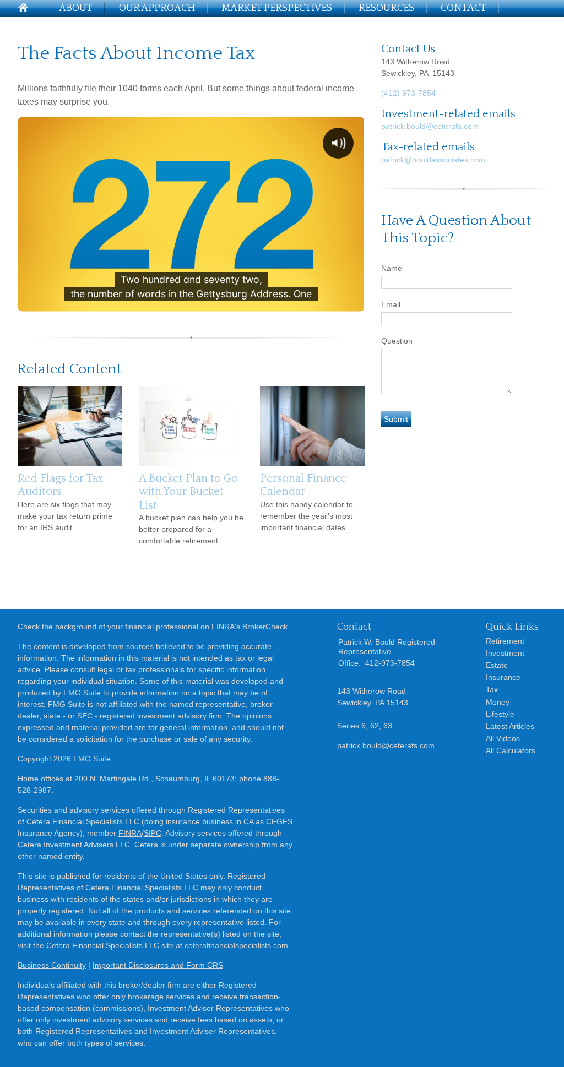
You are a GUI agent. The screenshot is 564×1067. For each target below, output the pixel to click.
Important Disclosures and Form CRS (158, 965)
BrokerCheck (265, 626)
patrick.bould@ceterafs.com (430, 126)
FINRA (130, 833)
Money (497, 702)
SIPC (152, 833)
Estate (497, 665)
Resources (386, 8)
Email (390, 304)
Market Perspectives (276, 8)
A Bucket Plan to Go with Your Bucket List (188, 491)
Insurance (503, 677)
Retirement (505, 640)
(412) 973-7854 (408, 93)
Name (391, 268)
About (76, 8)
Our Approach (157, 8)
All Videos (503, 738)
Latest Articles (510, 726)
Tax (492, 689)
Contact (463, 8)
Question (397, 340)
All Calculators (510, 750)
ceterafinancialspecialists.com (236, 945)
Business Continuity (52, 965)
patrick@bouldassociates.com (433, 159)
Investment (505, 653)
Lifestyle (500, 714)
